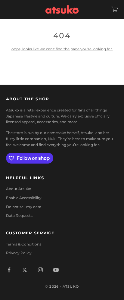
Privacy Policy (19, 253)
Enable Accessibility (24, 197)
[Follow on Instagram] (40, 270)
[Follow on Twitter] (25, 270)
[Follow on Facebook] (9, 270)
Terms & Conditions (23, 244)
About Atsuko (18, 188)
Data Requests (19, 215)
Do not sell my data (23, 207)
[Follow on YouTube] (56, 270)
